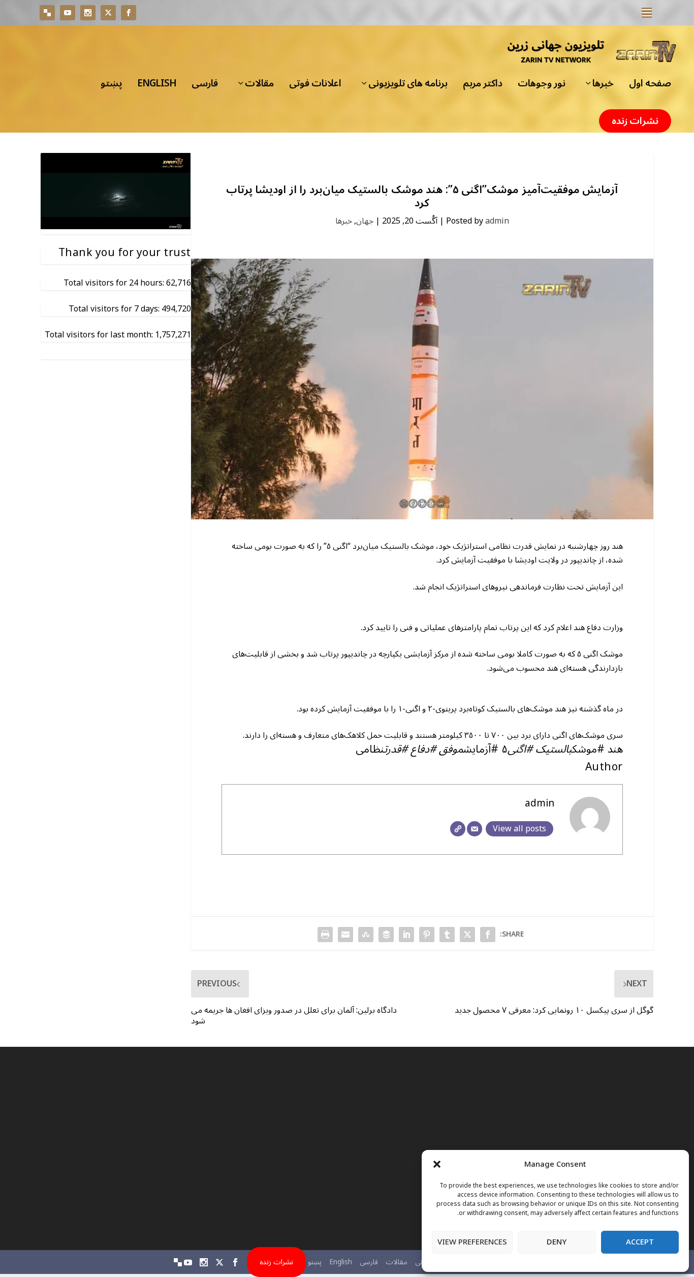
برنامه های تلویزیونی (408, 86)
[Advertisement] (559, 1148)
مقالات (259, 86)
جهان (364, 221)
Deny (556, 1242)
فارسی (205, 86)
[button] (437, 1164)
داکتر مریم (482, 86)
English (156, 86)
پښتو (111, 86)
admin (497, 221)
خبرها (603, 86)
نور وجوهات (541, 86)
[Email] (474, 828)
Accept (640, 1242)
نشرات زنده (635, 121)
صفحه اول (650, 86)
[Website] (457, 828)
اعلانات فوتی (315, 86)
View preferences (472, 1242)
